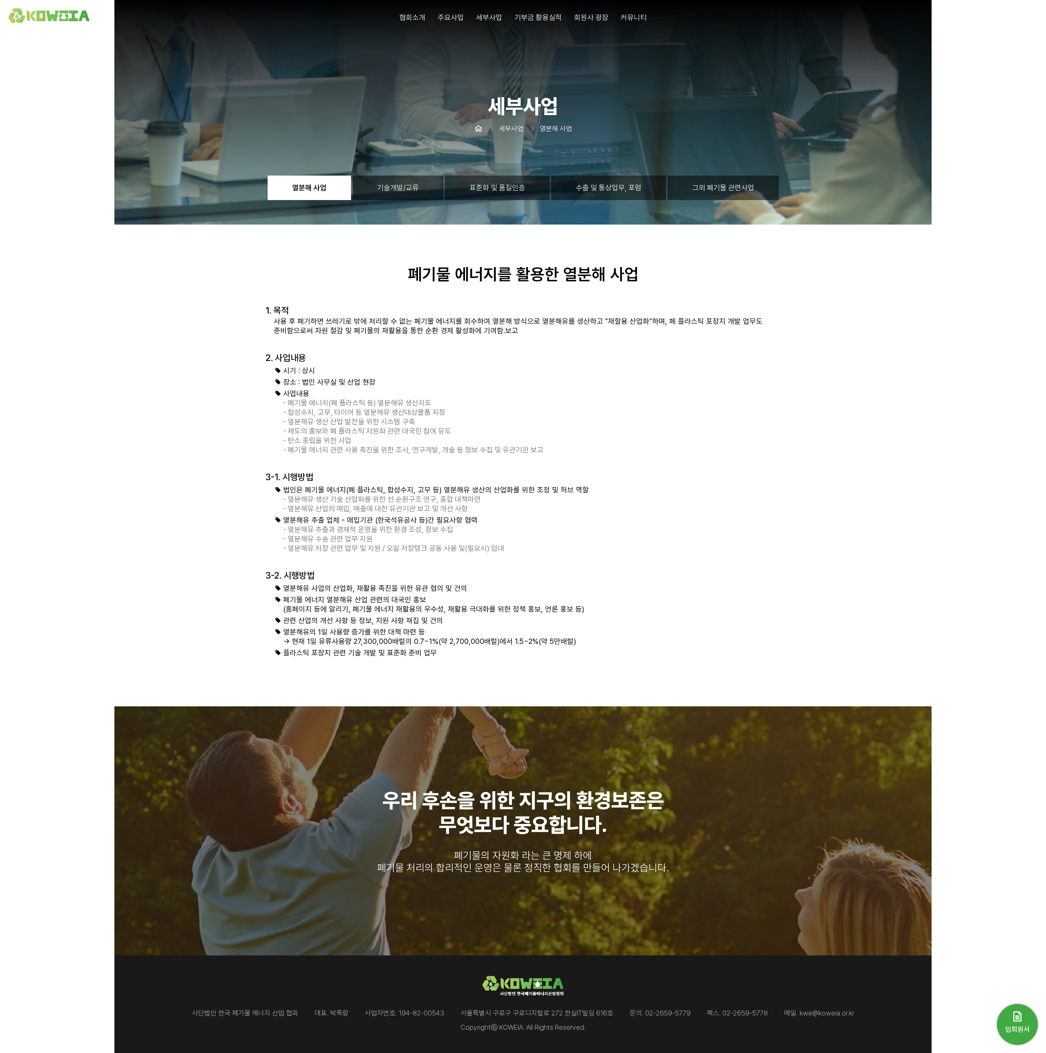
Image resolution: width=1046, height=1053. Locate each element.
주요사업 (451, 17)
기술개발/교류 (398, 187)
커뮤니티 (634, 17)
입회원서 (1017, 1029)
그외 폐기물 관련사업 (723, 187)
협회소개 (412, 17)
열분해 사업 (309, 187)
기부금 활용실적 (538, 17)
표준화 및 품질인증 (497, 187)
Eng (1032, 17)
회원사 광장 (591, 17)
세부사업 (489, 17)
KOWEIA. (512, 1027)
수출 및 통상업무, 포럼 (608, 187)
